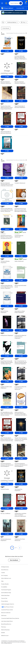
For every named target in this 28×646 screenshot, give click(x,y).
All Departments (5, 566)
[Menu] (2, 3)
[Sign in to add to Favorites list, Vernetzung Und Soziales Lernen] (26, 267)
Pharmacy (3, 627)
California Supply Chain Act (7, 604)
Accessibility (4, 586)
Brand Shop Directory (6, 624)
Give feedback (14, 560)
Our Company (4, 575)
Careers (3, 572)
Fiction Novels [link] (5, 28)
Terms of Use (4, 598)
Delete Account (4, 635)
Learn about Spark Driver (7, 621)
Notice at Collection (5, 612)
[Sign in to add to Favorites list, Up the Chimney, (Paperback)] (12, 293)
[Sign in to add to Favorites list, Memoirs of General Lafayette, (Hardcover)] (12, 64)
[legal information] (26, 33)
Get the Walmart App (6, 592)
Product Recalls (5, 584)
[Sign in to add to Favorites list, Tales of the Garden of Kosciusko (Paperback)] (26, 88)
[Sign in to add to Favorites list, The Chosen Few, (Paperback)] (26, 471)
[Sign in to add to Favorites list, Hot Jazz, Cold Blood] (12, 495)
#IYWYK (3, 632)
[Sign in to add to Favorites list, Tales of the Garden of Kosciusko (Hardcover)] (12, 114)
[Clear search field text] (18, 3)
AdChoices (3, 615)
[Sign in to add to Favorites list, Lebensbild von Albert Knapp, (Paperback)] (26, 293)
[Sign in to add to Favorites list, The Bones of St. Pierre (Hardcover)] (26, 521)
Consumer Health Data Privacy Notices (10, 618)
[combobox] (16, 3)
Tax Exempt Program (6, 589)
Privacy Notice (4, 601)
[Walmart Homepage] (6, 3)
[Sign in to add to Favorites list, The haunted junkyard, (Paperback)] (12, 521)
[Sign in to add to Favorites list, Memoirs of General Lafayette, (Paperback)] (26, 64)
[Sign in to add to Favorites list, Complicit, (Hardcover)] (26, 165)
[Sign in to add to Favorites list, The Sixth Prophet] (12, 471)
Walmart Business (5, 629)
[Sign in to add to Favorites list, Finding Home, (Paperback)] (12, 317)
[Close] (25, 12)
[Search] (20, 3)
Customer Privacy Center (7, 609)
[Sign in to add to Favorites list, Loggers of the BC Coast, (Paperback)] (12, 369)
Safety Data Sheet (5, 595)
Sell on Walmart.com (6, 578)
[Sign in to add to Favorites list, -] (12, 38)
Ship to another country (17, 12)
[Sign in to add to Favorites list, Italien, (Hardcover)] (26, 243)
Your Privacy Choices (8, 606)
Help (2, 581)
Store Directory (4, 569)
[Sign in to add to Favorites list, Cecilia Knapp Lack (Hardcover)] (26, 216)
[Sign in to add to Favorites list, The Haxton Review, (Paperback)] (12, 243)
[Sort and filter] (3, 22)
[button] (19, 548)
